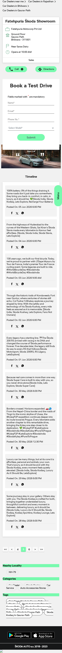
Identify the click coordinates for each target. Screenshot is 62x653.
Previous (11, 549)
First (5, 549)
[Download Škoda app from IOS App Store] (43, 635)
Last (41, 549)
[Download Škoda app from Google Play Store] (19, 635)
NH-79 (12, 572)
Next (35, 549)
